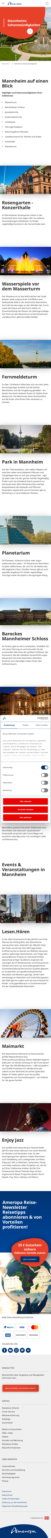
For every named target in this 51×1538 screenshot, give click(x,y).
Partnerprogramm (10, 1477)
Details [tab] (26, 725)
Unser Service (8, 1411)
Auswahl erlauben (25, 809)
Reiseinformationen (11, 1447)
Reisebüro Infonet (10, 1408)
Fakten (5, 1436)
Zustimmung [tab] (9, 725)
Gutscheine (7, 1422)
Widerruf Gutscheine (12, 1429)
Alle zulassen (25, 801)
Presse (5, 1481)
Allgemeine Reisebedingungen (15, 1506)
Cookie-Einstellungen (11, 1499)
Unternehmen (8, 1466)
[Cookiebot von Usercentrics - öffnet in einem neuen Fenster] (37, 718)
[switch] (44, 775)
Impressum (7, 1491)
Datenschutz (7, 1495)
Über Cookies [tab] (42, 725)
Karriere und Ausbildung (13, 1470)
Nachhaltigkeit (9, 1473)
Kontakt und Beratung (12, 1440)
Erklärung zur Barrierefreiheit (14, 1502)
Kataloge (6, 1419)
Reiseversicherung (10, 1415)
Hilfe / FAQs (7, 1433)
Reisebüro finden (10, 1444)
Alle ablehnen (25, 817)
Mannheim (5, 64)
